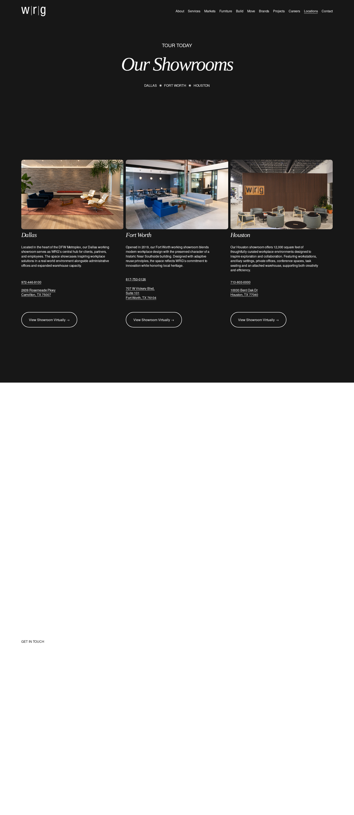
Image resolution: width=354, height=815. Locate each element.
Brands (264, 11)
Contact (327, 11)
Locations (311, 11)
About (180, 11)
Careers (294, 11)
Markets (210, 11)
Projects (279, 11)
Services (194, 11)
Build (239, 11)
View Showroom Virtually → (49, 319)
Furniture (225, 11)
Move (251, 11)
